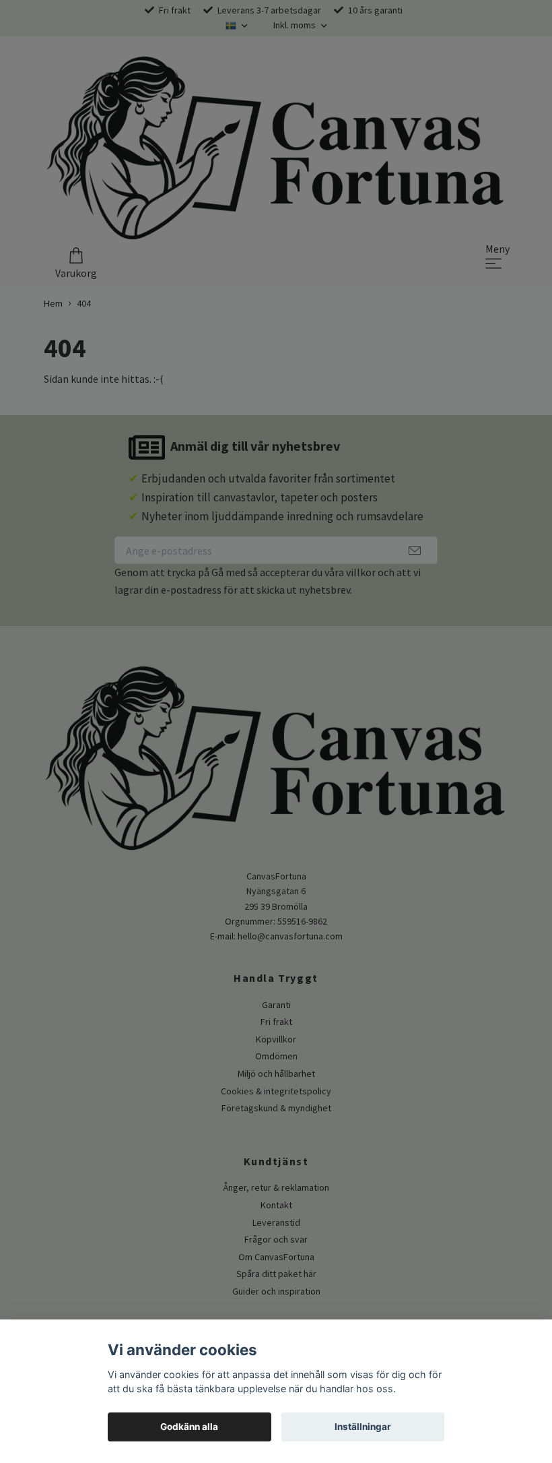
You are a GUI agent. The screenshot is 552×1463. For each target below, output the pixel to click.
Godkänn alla (189, 1426)
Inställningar (363, 1426)
